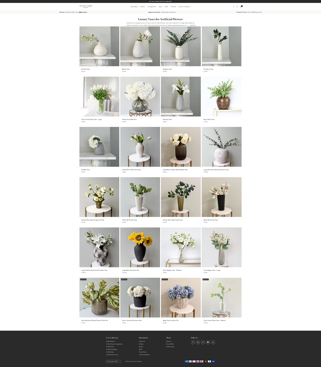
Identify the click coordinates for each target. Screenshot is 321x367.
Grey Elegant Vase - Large (212, 270)
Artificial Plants (110, 346)
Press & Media (170, 344)
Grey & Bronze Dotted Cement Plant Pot (94, 320)
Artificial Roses (110, 352)
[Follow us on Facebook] (193, 342)
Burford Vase (85, 69)
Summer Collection (184, 6)
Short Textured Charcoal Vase (132, 320)
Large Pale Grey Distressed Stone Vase (216, 170)
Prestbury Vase (208, 69)
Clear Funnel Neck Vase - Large (91, 119)
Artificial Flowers (110, 341)
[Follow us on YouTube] (208, 342)
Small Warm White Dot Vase (131, 170)
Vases (160, 6)
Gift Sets (173, 6)
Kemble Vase (85, 170)
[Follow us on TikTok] (213, 342)
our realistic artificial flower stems (174, 25)
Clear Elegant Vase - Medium (172, 270)
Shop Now (169, 1)
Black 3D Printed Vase (211, 220)
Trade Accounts (170, 346)
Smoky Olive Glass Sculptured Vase (92, 220)
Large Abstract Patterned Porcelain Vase (94, 270)
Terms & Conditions (144, 354)
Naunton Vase (167, 119)
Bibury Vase (126, 69)
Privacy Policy (142, 352)
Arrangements (152, 6)
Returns (141, 346)
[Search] (233, 6)
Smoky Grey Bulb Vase (129, 119)
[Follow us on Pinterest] (203, 342)
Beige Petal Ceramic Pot (171, 320)
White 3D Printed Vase (129, 220)
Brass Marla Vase (209, 119)
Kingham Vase (167, 69)
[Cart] (241, 6)
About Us (168, 341)
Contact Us (142, 341)
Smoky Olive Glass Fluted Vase (173, 220)
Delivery (141, 344)
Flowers (142, 6)
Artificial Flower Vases (112, 354)
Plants (166, 6)
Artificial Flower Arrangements (114, 344)
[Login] (237, 6)
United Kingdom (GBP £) (112, 361)
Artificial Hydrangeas (111, 349)
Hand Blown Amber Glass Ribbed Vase (175, 170)
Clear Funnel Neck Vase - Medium (215, 320)
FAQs (140, 349)
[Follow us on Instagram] (198, 342)
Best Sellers (134, 6)
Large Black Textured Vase (130, 270)
